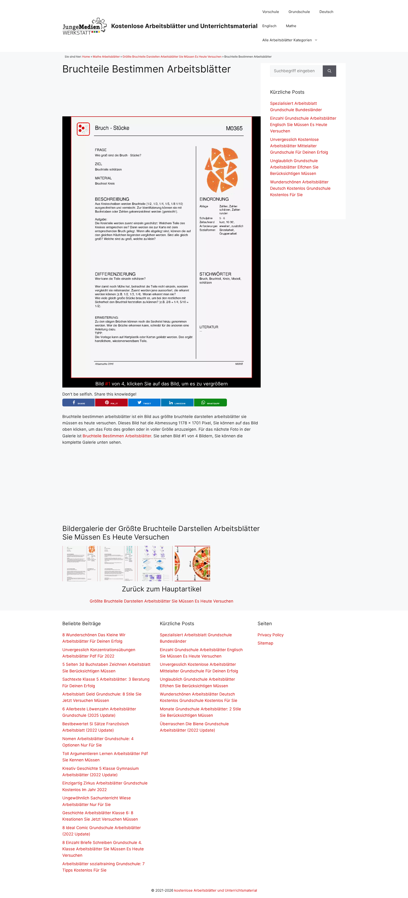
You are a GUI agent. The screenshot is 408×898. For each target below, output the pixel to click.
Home (86, 56)
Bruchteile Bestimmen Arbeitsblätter (117, 436)
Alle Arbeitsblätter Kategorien (287, 40)
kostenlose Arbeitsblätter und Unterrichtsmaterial (215, 890)
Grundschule (299, 11)
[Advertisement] (161, 91)
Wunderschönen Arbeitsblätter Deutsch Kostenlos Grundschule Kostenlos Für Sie (300, 188)
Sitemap (265, 643)
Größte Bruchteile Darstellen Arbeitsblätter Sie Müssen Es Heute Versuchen (172, 56)
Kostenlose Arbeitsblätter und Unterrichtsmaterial (184, 26)
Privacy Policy (271, 634)
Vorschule (270, 11)
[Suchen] (329, 71)
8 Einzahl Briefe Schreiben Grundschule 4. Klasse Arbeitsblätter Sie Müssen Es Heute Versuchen (103, 849)
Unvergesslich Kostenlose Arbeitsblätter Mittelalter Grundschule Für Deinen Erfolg (299, 146)
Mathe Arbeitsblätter (106, 56)
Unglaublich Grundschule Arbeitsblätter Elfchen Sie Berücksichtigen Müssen (294, 167)
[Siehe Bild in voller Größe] (161, 376)
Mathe (291, 26)
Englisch (269, 26)
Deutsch (326, 11)
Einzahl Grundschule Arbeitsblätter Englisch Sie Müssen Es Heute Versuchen (303, 124)
